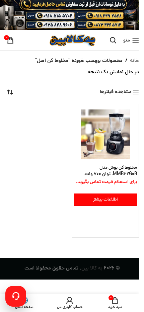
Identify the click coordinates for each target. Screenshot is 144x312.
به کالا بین (91, 268)
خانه (134, 61)
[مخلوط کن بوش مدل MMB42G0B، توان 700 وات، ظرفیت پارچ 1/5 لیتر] (105, 134)
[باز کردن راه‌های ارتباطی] (15, 296)
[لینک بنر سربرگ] (72, 15)
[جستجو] (113, 40)
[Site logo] (72, 41)
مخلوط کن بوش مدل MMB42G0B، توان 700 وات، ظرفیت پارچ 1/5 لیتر (110, 174)
